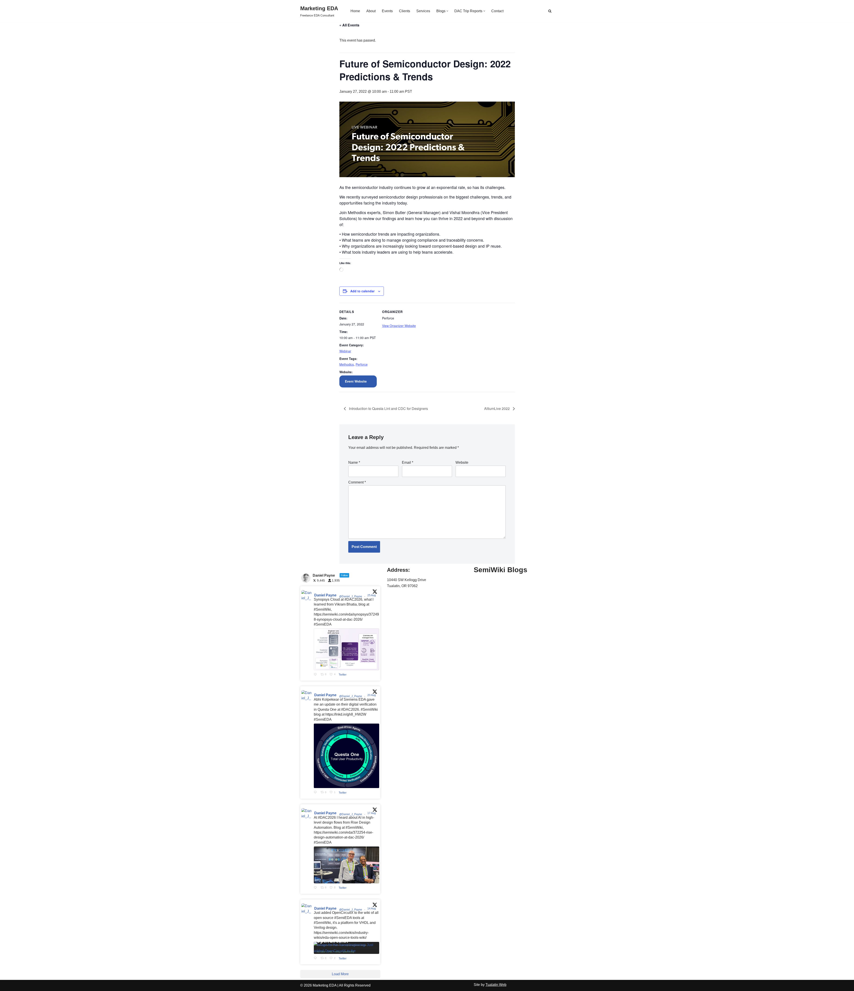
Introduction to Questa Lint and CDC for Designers (388, 408)
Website (461, 462)
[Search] (550, 11)
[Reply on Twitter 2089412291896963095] (316, 888)
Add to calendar (362, 291)
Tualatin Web (495, 985)
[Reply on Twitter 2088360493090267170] (316, 958)
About (371, 11)
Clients (404, 11)
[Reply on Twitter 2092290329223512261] (316, 674)
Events (387, 11)
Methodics (346, 364)
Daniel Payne (325, 595)
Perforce (362, 364)
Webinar (345, 351)
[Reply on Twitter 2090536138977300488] (316, 792)
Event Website (356, 381)
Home (355, 11)
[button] (447, 11)
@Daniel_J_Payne (350, 596)
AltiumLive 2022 (497, 408)
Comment (357, 482)
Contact (497, 11)
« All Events (349, 25)
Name (354, 462)
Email (407, 462)
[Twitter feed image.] (346, 649)
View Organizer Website (399, 325)
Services (423, 11)
